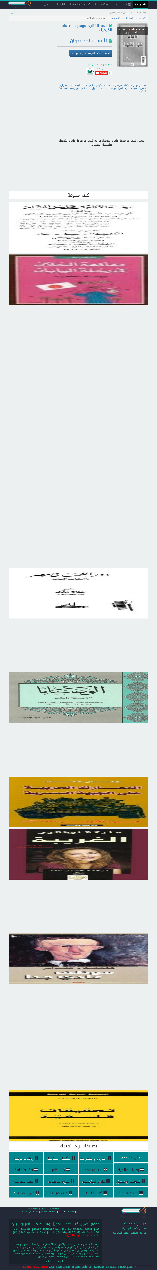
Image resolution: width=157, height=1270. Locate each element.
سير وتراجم (93, 1169)
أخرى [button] (45, 4)
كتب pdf (142, 18)
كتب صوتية (100, 4)
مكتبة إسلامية (59, 1158)
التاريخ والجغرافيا (93, 1158)
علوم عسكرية (59, 1181)
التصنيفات (129, 18)
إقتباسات (57, 4)
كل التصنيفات (24, 1193)
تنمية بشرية (128, 1193)
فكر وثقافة (24, 1169)
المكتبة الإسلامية (78, 4)
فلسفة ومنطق (128, 1181)
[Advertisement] (30, 41)
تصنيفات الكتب (120, 4)
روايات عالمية (128, 1169)
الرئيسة (139, 4)
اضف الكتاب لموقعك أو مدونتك (91, 53)
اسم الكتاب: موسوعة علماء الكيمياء (87, 27)
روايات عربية (23, 1158)
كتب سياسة (23, 1181)
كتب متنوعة (131, 1157)
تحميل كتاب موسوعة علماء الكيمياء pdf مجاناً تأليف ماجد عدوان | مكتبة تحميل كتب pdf (132, 39)
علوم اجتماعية (93, 1181)
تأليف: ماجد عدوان (88, 40)
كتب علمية (115, 18)
